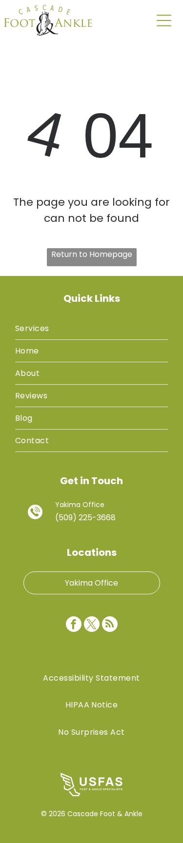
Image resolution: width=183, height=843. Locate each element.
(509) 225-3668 (85, 517)
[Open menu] (164, 20)
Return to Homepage (91, 254)
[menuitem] (91, 328)
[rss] (110, 625)
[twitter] (92, 625)
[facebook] (73, 625)
